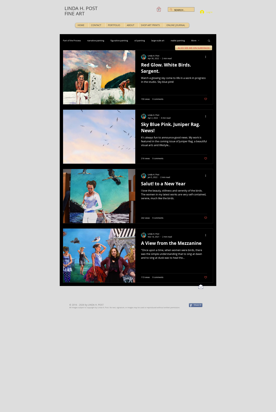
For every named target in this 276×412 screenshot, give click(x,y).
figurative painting (119, 40)
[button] (159, 9)
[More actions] (207, 57)
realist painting (178, 40)
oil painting (139, 40)
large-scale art (157, 40)
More (193, 40)
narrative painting (95, 40)
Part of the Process (72, 40)
